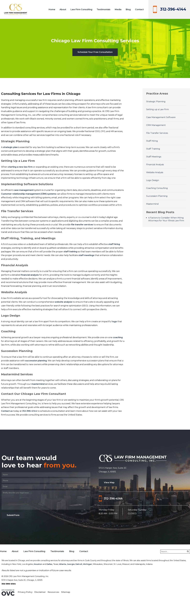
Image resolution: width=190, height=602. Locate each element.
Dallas (49, 564)
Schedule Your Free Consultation (95, 52)
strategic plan (10, 147)
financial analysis (30, 275)
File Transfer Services (157, 133)
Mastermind (152, 204)
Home (52, 9)
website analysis (63, 302)
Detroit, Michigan (83, 564)
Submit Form (13, 515)
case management (23, 190)
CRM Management (156, 125)
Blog (128, 9)
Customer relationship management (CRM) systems (28, 194)
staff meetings (86, 255)
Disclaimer (40, 592)
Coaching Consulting (157, 188)
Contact (139, 9)
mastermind (37, 384)
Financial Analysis (155, 164)
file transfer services (82, 224)
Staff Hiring (152, 141)
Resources (53, 592)
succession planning (36, 360)
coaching (118, 337)
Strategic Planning (155, 101)
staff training (70, 251)
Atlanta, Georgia (67, 564)
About (63, 9)
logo (114, 321)
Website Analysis (154, 172)
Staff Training (153, 149)
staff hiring (114, 244)
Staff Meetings (153, 156)
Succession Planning (157, 196)
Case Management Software (161, 117)
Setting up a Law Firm (157, 109)
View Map (109, 482)
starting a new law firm (20, 167)
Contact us (7, 411)
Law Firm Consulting (81, 9)
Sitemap (65, 592)
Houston (38, 564)
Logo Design (152, 180)
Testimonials (103, 9)
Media (118, 9)
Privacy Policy (25, 592)
